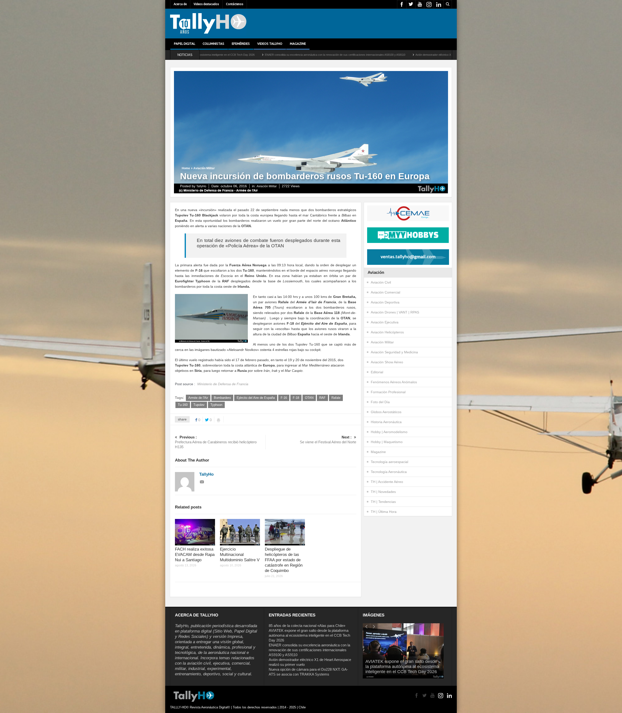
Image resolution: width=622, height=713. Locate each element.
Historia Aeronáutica (386, 422)
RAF (322, 398)
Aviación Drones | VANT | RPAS (395, 312)
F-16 (284, 398)
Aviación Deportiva (385, 302)
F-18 (296, 398)
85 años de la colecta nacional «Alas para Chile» (307, 626)
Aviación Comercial (385, 292)
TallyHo (201, 186)
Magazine (298, 43)
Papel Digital (184, 43)
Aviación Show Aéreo (387, 362)
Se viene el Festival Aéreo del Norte (328, 439)
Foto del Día (380, 402)
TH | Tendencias (383, 502)
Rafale (335, 398)
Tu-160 (183, 405)
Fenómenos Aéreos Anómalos (394, 382)
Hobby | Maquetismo (387, 442)
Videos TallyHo (269, 43)
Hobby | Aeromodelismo (389, 432)
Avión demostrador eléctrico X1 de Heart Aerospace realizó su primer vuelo (355, 54)
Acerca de (180, 4)
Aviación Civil (381, 282)
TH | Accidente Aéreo (387, 482)
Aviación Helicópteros (387, 332)
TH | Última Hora (384, 512)
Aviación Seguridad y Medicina (394, 352)
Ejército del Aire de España (256, 398)
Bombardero (222, 398)
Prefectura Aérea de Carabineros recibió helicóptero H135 (216, 442)
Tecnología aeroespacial (389, 462)
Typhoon (216, 405)
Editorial (377, 372)
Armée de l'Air (198, 398)
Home (186, 168)
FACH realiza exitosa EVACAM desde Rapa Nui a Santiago (195, 554)
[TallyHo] (208, 24)
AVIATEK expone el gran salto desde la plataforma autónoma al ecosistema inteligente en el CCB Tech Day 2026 (309, 635)
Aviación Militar (204, 168)
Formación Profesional (388, 392)
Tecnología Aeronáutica (389, 472)
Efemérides (241, 43)
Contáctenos (234, 4)
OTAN (309, 398)
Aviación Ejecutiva (384, 322)
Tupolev (199, 405)
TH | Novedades (383, 492)
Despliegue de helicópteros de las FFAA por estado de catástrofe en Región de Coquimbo (283, 560)
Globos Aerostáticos (386, 412)
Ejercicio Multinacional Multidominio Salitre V (239, 554)
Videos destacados (206, 4)
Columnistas (213, 43)
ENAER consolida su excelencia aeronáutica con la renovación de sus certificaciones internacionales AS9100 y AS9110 (231, 54)
